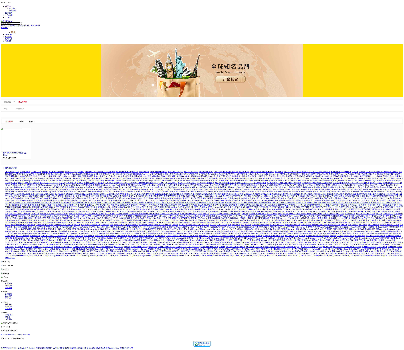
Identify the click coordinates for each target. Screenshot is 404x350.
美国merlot (195, 187)
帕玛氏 (287, 194)
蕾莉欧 (384, 178)
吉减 (171, 209)
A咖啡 (280, 214)
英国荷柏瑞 (249, 181)
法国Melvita (73, 174)
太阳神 (88, 192)
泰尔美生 (236, 218)
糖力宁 (390, 214)
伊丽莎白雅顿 (272, 185)
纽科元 (267, 222)
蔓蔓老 (263, 207)
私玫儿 (304, 227)
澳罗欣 (315, 216)
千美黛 (53, 196)
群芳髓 (372, 205)
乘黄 (218, 231)
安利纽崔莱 (326, 172)
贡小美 (292, 207)
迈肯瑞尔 (31, 203)
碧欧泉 (252, 185)
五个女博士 (390, 236)
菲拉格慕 (258, 172)
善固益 (131, 238)
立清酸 (298, 214)
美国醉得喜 (183, 192)
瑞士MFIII (373, 176)
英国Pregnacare (192, 181)
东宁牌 (74, 207)
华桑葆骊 (389, 194)
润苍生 (98, 222)
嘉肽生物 (132, 196)
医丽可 (7, 225)
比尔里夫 (101, 183)
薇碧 (328, 203)
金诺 (295, 220)
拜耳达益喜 (380, 211)
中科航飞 (160, 225)
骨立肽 (138, 227)
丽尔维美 (10, 200)
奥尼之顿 (137, 229)
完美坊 (27, 172)
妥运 (332, 192)
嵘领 (110, 222)
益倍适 (205, 198)
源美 (155, 192)
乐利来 (292, 174)
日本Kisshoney (358, 231)
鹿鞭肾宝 (397, 209)
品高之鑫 (259, 236)
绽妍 (383, 194)
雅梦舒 (385, 183)
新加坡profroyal (211, 231)
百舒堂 (300, 196)
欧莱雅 (326, 209)
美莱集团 (123, 185)
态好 (118, 236)
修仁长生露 (59, 211)
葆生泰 (358, 233)
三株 (400, 216)
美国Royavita (201, 238)
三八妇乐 (359, 187)
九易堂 (80, 207)
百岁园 (69, 205)
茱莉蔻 (179, 176)
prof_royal (281, 211)
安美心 (242, 220)
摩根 (128, 209)
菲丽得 (152, 172)
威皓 (281, 189)
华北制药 (128, 203)
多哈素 (242, 192)
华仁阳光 (78, 211)
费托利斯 (331, 222)
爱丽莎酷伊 (284, 183)
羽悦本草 (46, 196)
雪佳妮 (210, 174)
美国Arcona (202, 181)
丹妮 (28, 225)
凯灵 (21, 181)
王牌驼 (67, 200)
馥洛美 (24, 216)
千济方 (281, 225)
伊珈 (24, 187)
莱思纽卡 (295, 218)
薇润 (25, 205)
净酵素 (237, 196)
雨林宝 (181, 178)
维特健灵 (134, 205)
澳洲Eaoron (114, 187)
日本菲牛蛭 (38, 207)
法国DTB (256, 187)
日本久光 (281, 216)
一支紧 (335, 207)
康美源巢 (330, 194)
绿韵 (308, 209)
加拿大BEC (47, 187)
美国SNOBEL (275, 227)
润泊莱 (277, 178)
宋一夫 (99, 192)
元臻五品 (24, 229)
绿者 (340, 196)
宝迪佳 (233, 222)
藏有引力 (146, 222)
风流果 (324, 203)
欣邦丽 (203, 209)
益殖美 (381, 200)
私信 (236, 198)
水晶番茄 (99, 205)
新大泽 (176, 178)
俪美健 (44, 174)
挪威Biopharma (308, 229)
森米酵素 (226, 196)
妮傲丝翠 (145, 183)
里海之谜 (370, 174)
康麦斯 (333, 176)
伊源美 (232, 196)
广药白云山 (338, 220)
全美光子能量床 (229, 198)
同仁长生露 (128, 225)
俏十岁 (265, 181)
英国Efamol (399, 178)
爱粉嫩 (28, 211)
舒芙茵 (121, 238)
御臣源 (157, 209)
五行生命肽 (347, 216)
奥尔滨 (233, 174)
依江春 (102, 194)
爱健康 (186, 209)
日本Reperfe (163, 183)
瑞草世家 (32, 231)
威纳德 (264, 200)
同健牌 (265, 236)
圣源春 (135, 220)
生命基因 (50, 216)
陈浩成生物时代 (373, 225)
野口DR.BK (123, 187)
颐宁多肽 (163, 229)
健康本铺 (339, 216)
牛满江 (42, 227)
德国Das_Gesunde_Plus (205, 185)
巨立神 (133, 207)
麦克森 (219, 214)
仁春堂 (223, 238)
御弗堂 (229, 216)
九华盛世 (123, 194)
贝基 (362, 205)
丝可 (198, 218)
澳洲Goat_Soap (368, 185)
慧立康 (297, 194)
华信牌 (94, 192)
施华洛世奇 (326, 174)
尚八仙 (352, 207)
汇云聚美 (215, 203)
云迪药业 (69, 225)
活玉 (119, 200)
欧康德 (362, 196)
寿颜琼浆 (383, 196)
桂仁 (339, 218)
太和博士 (334, 218)
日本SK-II (241, 185)
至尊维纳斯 (154, 216)
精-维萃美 (278, 240)
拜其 (223, 222)
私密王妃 (344, 229)
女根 (226, 200)
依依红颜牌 (244, 229)
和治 (93, 240)
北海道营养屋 (234, 192)
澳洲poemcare (215, 238)
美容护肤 (20, 109)
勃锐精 (107, 178)
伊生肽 (209, 205)
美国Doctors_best (38, 181)
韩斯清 (111, 183)
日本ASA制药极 (187, 231)
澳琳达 (31, 222)
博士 (278, 174)
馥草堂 (209, 203)
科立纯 (84, 203)
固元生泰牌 (163, 216)
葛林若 (292, 194)
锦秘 (199, 203)
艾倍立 (383, 209)
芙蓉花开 (262, 205)
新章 (171, 178)
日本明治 (171, 216)
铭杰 (193, 189)
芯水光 (120, 209)
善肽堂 (113, 198)
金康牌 (83, 192)
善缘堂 (326, 236)
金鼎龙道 (173, 207)
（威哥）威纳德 (172, 236)
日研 (322, 205)
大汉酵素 (283, 196)
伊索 (308, 194)
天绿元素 (261, 216)
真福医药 (49, 227)
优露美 (322, 229)
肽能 (202, 176)
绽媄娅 (219, 198)
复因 (147, 196)
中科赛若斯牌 (361, 229)
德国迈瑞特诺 (375, 240)
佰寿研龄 (100, 233)
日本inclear (78, 200)
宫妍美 (223, 231)
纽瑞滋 (55, 176)
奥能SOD (67, 176)
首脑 (282, 236)
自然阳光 (14, 218)
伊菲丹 (106, 211)
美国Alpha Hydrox (76, 187)
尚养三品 (108, 214)
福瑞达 (332, 214)
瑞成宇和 (380, 192)
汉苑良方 (210, 207)
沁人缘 (217, 207)
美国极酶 (265, 192)
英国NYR (286, 181)
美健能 (198, 178)
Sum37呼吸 (201, 183)
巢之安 (56, 207)
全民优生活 (304, 222)
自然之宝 (298, 174)
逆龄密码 (144, 229)
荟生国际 (56, 227)
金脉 (61, 192)
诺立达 (243, 207)
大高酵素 (28, 183)
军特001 (205, 236)
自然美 (392, 192)
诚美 (206, 176)
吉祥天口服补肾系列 (315, 198)
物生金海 (106, 207)
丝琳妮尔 (98, 200)
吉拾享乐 (182, 225)
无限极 (170, 174)
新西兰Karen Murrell (388, 185)
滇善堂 (100, 207)
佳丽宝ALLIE (283, 187)
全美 (169, 198)
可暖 (396, 196)
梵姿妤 (130, 236)
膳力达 (87, 225)
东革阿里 (388, 227)
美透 (323, 200)
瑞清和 (48, 229)
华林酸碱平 (11, 194)
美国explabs (194, 229)
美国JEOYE (157, 231)
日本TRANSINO (29, 185)
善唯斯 (278, 209)
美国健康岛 (156, 176)
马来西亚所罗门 (154, 229)
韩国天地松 (227, 189)
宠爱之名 (291, 176)
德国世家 (279, 181)
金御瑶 (24, 209)
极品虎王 (368, 209)
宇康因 (82, 227)
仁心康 (343, 211)
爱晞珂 (399, 218)
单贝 (93, 222)
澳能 (56, 174)
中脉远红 (363, 198)
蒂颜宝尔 (331, 225)
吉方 (387, 216)
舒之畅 (45, 203)
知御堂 (14, 238)
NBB (383, 203)
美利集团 (255, 205)
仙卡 (126, 189)
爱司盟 (199, 198)
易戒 (72, 211)
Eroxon (56, 225)
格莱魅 (192, 174)
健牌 (140, 183)
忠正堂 (182, 211)
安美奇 (63, 203)
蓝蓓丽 (7, 183)
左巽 (139, 203)
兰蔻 (215, 185)
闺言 (16, 227)
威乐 (324, 194)
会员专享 (8, 37)
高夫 (164, 178)
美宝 (392, 196)
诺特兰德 (12, 214)
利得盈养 (129, 231)
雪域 (207, 211)
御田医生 (30, 218)
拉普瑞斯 (360, 181)
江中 (253, 218)
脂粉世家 (357, 227)
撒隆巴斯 (277, 192)
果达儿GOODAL (149, 187)
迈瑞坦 (359, 220)
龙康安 (149, 231)
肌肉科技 (327, 176)
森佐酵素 (160, 196)
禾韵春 (20, 222)
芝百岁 (100, 198)
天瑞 (157, 189)
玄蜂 (229, 207)
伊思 (207, 183)
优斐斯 (336, 194)
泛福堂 (7, 236)
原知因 (98, 218)
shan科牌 (337, 189)
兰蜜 (326, 225)
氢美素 (258, 214)
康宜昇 (345, 222)
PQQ (27, 25)
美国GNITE (9, 229)
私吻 (152, 209)
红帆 (334, 216)
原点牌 (343, 189)
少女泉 (7, 222)
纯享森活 (328, 229)
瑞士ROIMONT (90, 233)
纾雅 (77, 205)
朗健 (319, 203)
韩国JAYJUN (231, 187)
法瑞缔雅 (307, 205)
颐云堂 (230, 209)
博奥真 (309, 214)
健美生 (339, 178)
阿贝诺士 (167, 225)
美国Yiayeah (256, 238)
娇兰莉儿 (347, 172)
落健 (16, 196)
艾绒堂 (218, 220)
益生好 (56, 216)
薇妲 (312, 200)
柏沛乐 (178, 220)
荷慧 (163, 203)
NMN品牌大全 (290, 216)
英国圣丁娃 (163, 189)
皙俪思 (61, 187)
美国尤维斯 (29, 178)
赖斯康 (253, 233)
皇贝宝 (42, 229)
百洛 (365, 178)
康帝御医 (310, 203)
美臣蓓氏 (373, 187)
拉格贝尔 (292, 183)
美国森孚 (165, 194)
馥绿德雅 (175, 198)
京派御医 (199, 222)
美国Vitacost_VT (251, 192)
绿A (57, 214)
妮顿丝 (395, 194)
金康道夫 (180, 229)
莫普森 (175, 209)
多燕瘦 (281, 203)
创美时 (134, 176)
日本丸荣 (366, 187)
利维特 (61, 174)
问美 (132, 218)
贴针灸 (189, 194)
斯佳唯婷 (323, 183)
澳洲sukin (209, 172)
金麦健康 (40, 211)
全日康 (176, 214)
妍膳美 (254, 225)
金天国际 (55, 187)
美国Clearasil (153, 183)
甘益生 (237, 225)
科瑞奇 (329, 183)
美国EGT (187, 236)
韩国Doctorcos (212, 181)
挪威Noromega (139, 214)
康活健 (398, 238)
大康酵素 (321, 196)
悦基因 (151, 236)
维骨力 (37, 25)
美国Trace (177, 227)
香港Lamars (94, 189)
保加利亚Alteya (183, 185)
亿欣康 (117, 192)
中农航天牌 (69, 216)
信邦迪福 (21, 196)
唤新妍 (310, 187)
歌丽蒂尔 (335, 205)
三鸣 (365, 218)
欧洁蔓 (184, 176)
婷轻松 (83, 240)
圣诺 (333, 211)
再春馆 (174, 185)
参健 (113, 214)
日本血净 (213, 200)
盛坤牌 (134, 203)
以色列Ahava (172, 183)
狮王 (259, 192)
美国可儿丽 (290, 211)
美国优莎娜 (120, 172)
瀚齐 (305, 216)
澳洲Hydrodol (372, 192)
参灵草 (140, 220)
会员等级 (12, 8)
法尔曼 (346, 174)
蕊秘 (293, 203)
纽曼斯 (304, 174)
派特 (70, 207)
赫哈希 (350, 240)
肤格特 (40, 198)
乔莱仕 (183, 196)
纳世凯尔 (69, 181)
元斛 (165, 222)
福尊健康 (30, 209)
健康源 (86, 236)
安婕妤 (197, 174)
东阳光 (147, 209)
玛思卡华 (396, 189)
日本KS (276, 196)
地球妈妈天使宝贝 (290, 189)
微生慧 (247, 220)
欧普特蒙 (339, 176)
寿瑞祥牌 (112, 189)
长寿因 (234, 216)
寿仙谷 (340, 203)
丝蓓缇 (200, 196)
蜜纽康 (253, 178)
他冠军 (382, 236)
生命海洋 (45, 242)
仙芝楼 (275, 211)
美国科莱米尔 (64, 231)
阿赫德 (150, 225)
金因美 (274, 205)
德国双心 (53, 181)
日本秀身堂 (161, 192)
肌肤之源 (311, 185)
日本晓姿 (67, 211)
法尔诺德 (336, 183)
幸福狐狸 (319, 209)
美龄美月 (231, 200)
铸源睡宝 (302, 209)
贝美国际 (389, 220)
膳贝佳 (290, 220)
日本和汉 (245, 211)
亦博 (224, 183)
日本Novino (57, 236)
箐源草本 (83, 205)
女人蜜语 (147, 176)
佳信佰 (42, 194)
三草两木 (323, 238)
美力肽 (127, 205)
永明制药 (397, 207)
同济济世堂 (105, 225)
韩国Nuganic (396, 181)
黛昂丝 (130, 198)
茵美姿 (282, 174)
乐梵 (273, 218)
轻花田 (31, 220)
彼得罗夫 (140, 176)
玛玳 (134, 194)
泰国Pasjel (21, 183)
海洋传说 (135, 172)
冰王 (214, 174)
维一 (59, 198)
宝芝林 (43, 222)
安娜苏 (252, 172)
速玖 (86, 227)
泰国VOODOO (79, 189)
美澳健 (162, 176)
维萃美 (73, 183)
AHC (277, 203)
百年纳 (32, 225)
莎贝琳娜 (284, 209)
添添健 (116, 205)
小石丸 (189, 233)
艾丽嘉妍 (309, 176)
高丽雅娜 (57, 185)
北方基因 (28, 196)
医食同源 (359, 185)
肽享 (349, 225)
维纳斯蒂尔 (204, 187)
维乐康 (150, 238)
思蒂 (195, 198)
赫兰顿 (237, 200)
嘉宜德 (36, 209)
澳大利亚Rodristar (377, 233)
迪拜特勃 (246, 233)
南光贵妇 (96, 220)
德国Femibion (258, 181)
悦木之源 (263, 185)
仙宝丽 (77, 178)
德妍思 (259, 178)
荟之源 (296, 222)
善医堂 (327, 231)
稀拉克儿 (389, 172)
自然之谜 (265, 172)
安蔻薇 (51, 194)
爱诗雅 (115, 200)
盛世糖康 (191, 192)
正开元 (111, 231)
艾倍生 (255, 216)
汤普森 (54, 189)
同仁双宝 (194, 207)
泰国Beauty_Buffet (184, 183)
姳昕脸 (148, 198)
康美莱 (165, 174)
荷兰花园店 (230, 183)
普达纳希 (128, 222)
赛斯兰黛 (14, 192)
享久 (99, 209)
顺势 (43, 238)
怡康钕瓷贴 (300, 207)
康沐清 (59, 240)
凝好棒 (22, 200)
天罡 (122, 192)
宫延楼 (385, 214)
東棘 (264, 218)
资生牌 (134, 222)
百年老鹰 (42, 216)
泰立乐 (14, 231)
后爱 (48, 222)
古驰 (270, 174)
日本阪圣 (172, 220)
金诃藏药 (375, 220)
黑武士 (44, 240)
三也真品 (203, 205)
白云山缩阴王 (230, 205)
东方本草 (91, 203)
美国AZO (67, 220)
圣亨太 (92, 225)
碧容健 (333, 231)
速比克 (388, 203)
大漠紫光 (62, 225)
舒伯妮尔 (307, 218)
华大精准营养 (332, 233)
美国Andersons (79, 233)
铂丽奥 (18, 178)
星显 (49, 205)
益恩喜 (224, 225)
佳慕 (200, 194)
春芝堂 (220, 216)
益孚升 (145, 205)
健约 (367, 196)
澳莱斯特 (101, 189)
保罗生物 (329, 178)
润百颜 (379, 194)
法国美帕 (51, 203)
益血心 (195, 233)
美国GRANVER (390, 233)
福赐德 (266, 225)
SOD (7, 25)
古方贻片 (171, 211)
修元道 (240, 233)
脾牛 (150, 205)
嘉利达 (88, 178)
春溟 (21, 205)
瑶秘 (200, 200)
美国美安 (22, 174)
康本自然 (311, 227)
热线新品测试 (133, 216)
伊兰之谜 (115, 218)
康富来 (263, 214)
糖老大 (63, 222)
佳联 (117, 238)
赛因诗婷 (196, 176)
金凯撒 (273, 222)
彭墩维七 (110, 196)
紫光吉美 (271, 178)
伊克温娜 (88, 194)
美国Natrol (231, 178)
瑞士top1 (362, 238)
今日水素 (317, 189)
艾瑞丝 (38, 172)
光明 (350, 203)
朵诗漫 (342, 200)
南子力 (89, 240)
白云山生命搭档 (234, 229)
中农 (185, 194)
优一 (242, 225)
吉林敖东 (181, 207)
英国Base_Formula (51, 183)
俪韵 (360, 189)
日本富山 (326, 214)
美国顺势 (103, 196)
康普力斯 (249, 207)
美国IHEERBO (336, 240)
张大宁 (163, 240)
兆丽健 (147, 203)
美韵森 (352, 205)
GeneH (27, 200)
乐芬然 (18, 220)
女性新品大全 (107, 218)
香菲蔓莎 (125, 196)
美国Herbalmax (23, 198)
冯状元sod (241, 216)
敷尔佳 (241, 198)
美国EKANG (51, 240)
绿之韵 (45, 176)
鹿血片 (89, 205)
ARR (154, 196)
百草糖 (71, 233)
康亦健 (283, 205)
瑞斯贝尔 (12, 209)
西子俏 (236, 194)
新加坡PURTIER (88, 200)
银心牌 (91, 236)
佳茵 (32, 194)
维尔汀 (16, 176)
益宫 (337, 200)
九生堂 (303, 203)
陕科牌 (162, 207)
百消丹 (328, 240)
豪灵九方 (37, 220)
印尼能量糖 (109, 209)
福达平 (306, 189)
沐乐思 (269, 183)
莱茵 (336, 174)
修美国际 (284, 220)
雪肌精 (247, 185)
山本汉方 (341, 185)
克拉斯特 (170, 205)
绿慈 (106, 183)
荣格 (256, 227)
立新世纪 (81, 172)
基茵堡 (285, 233)
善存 (23, 214)
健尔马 (376, 222)
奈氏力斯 (124, 176)
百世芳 (210, 198)
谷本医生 (302, 236)
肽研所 (177, 211)
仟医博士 (21, 233)
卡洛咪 (250, 203)
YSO (226, 209)
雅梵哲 (144, 185)
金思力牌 (349, 189)
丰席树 (251, 229)
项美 (82, 225)
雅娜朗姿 (45, 172)
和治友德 (82, 216)
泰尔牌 (344, 231)
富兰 (311, 189)
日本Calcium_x (152, 185)
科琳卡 (151, 194)
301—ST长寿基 (203, 225)
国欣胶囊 (364, 216)
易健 (380, 181)
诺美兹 (37, 227)
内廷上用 (344, 225)
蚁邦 (38, 205)
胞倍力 (118, 220)
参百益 (33, 205)
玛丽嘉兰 (19, 185)
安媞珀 (214, 187)
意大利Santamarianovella (44, 185)
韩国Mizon (340, 172)
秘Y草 (13, 236)
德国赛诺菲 (241, 189)
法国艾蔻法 (169, 203)
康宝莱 (15, 174)
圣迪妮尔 (10, 196)
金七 (224, 216)
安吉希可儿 (313, 172)
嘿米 (19, 231)
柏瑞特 (382, 174)
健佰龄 (315, 176)
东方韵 (312, 207)
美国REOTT (22, 227)
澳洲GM (377, 185)
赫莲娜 (379, 176)
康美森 (62, 227)
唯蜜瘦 (73, 209)
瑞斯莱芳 (362, 172)
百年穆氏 (75, 227)
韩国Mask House (346, 183)
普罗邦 (130, 189)
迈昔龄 (223, 240)
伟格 (158, 205)
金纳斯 (251, 194)
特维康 (264, 178)
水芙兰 (78, 209)
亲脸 (211, 189)
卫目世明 (256, 207)
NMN (3, 25)
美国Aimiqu (90, 229)
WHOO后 (94, 187)
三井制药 (292, 231)
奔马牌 (89, 220)
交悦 (155, 225)
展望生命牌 (29, 207)
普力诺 (83, 178)
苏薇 (366, 181)
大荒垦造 (380, 238)
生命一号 (72, 214)
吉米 (156, 198)
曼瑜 (90, 198)
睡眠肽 (21, 25)
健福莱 (345, 196)
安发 (143, 196)
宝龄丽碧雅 (332, 187)
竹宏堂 (136, 218)
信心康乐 (95, 214)
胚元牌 (11, 205)
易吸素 (66, 242)
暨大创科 (337, 192)
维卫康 (399, 233)
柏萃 (296, 236)
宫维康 (242, 205)
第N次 (97, 229)
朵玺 (93, 181)
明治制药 (79, 214)
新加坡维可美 (21, 225)
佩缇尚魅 (313, 194)
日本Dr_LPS (33, 238)
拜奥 (72, 200)
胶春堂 (318, 220)
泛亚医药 (71, 236)
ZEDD (296, 198)
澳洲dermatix (381, 187)
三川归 (52, 211)
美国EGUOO (37, 242)
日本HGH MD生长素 (114, 216)
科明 (388, 209)
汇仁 (252, 227)
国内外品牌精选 (11, 168)
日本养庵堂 (137, 231)
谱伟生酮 (281, 200)
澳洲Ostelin (178, 174)
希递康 (230, 218)
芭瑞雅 (261, 203)
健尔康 (34, 192)
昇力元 (170, 189)
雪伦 (99, 172)
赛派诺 (308, 225)
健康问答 (8, 41)
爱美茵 (135, 236)
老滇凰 (152, 203)
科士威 (282, 178)
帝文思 (298, 183)
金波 (29, 205)
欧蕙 (300, 198)
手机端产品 (279, 172)
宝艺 (380, 183)
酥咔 (73, 205)
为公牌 (234, 189)
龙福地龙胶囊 (207, 216)
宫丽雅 (248, 200)
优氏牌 (285, 222)
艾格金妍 (188, 187)
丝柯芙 (174, 229)
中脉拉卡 (96, 194)
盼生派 (227, 233)
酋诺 (380, 218)
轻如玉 (219, 225)
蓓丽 (367, 176)
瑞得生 (121, 225)
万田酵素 (335, 196)
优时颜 (131, 214)
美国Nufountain (66, 185)
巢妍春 (385, 207)
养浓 (199, 227)
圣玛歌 (195, 194)
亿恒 (115, 207)
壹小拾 (95, 211)
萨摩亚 (262, 187)
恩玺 (126, 238)
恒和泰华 (68, 196)
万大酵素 (244, 196)
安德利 (305, 220)
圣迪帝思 (225, 194)
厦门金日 (221, 181)
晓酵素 (242, 178)
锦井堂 (53, 229)
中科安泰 (307, 200)
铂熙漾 (193, 222)
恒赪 (126, 214)
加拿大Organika (69, 192)
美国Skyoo (192, 238)
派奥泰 (123, 233)
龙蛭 (337, 222)
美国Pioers (299, 233)
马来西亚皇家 (351, 220)
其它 (318, 183)
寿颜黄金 (188, 203)
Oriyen (232, 203)
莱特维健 (61, 200)
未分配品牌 (313, 240)
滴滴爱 (362, 209)
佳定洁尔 (248, 187)
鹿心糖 (185, 238)
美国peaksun (283, 238)
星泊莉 (141, 225)
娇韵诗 (42, 183)
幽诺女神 (387, 200)
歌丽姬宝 (324, 187)
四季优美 (18, 203)
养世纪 (67, 238)
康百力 (340, 233)
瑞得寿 (303, 225)
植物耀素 (266, 209)
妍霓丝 (333, 172)
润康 (175, 189)
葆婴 (12, 176)
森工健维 (163, 233)
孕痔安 (58, 196)
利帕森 (285, 231)
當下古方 (213, 225)
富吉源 (208, 209)
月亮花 (393, 200)
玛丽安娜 (71, 178)
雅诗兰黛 (220, 185)
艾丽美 (231, 181)
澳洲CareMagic (386, 240)
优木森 (221, 209)
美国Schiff (30, 187)
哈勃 (238, 207)
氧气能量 (188, 227)
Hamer (104, 200)
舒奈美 (378, 203)
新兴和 (46, 200)
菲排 (12, 216)
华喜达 (268, 218)
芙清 (175, 196)
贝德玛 (138, 192)
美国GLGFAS (96, 242)
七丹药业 (382, 220)
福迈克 (146, 236)
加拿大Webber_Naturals (122, 183)
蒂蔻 (241, 194)
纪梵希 (334, 185)
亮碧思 (28, 174)
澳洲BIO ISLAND (170, 181)
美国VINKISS (67, 240)
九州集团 (77, 225)
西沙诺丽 (306, 196)
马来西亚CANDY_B (83, 222)
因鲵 (78, 229)
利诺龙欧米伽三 (144, 216)
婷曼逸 (192, 209)
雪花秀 (318, 185)
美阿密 (306, 207)
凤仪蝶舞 (218, 194)
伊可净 (282, 227)
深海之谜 (205, 194)
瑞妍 (110, 181)
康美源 (68, 183)
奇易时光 (221, 205)
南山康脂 (14, 207)
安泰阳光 (175, 225)
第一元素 (216, 176)
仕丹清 (305, 233)
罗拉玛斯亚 (222, 187)
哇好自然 (163, 227)
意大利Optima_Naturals (305, 238)
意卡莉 (316, 238)
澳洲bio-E (193, 196)
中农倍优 (65, 229)
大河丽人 (151, 189)
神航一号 (80, 242)
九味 (134, 227)
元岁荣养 (224, 218)
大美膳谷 (87, 242)
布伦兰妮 (63, 209)
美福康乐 (207, 233)
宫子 (68, 209)
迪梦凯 (187, 205)
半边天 (144, 231)
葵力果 (269, 214)
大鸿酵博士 (378, 207)
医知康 (359, 194)
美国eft (154, 174)
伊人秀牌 (169, 192)
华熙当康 (138, 240)
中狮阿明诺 (394, 216)
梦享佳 (111, 205)
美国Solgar (27, 181)
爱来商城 (7, 102)
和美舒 (127, 192)
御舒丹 (176, 192)
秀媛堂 (102, 176)
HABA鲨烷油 (219, 172)
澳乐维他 (267, 203)
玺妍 (122, 203)
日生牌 (150, 192)
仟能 (198, 205)
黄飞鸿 (356, 209)
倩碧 (226, 185)
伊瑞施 (387, 211)
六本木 (133, 209)
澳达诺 (84, 209)
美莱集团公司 (163, 185)
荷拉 (320, 172)
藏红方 (7, 216)
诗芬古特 (214, 209)
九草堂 (265, 196)
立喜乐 (49, 189)
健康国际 (8, 172)
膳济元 (156, 238)
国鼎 (123, 214)
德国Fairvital (36, 233)
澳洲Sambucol (186, 200)
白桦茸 (32, 25)
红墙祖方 (137, 238)
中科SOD (359, 214)
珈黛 (23, 194)
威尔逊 (316, 229)
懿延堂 (96, 216)
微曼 (47, 194)
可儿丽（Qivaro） (301, 211)
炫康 (350, 196)
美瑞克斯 (202, 172)
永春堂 (215, 205)
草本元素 (219, 196)
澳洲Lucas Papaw (71, 172)
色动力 (381, 222)
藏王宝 (97, 225)
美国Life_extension (393, 187)
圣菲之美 (372, 194)
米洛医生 (258, 174)
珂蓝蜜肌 (206, 200)
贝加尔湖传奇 (311, 236)
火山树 (270, 196)
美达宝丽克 (327, 211)
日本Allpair (290, 229)
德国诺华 (273, 198)
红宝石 (274, 207)
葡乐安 (243, 218)
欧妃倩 (253, 200)
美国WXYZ (192, 240)
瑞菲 (179, 189)
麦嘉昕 (174, 218)
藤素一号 (270, 220)
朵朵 (273, 203)
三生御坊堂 (226, 174)
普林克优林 (39, 218)
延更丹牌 (68, 218)
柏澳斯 (177, 233)
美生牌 (220, 189)
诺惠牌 (58, 222)
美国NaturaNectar (249, 236)
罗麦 (389, 196)
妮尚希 (117, 203)
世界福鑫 (389, 231)
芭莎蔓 (230, 211)
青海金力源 (344, 227)
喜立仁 (272, 225)
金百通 (76, 216)
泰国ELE (343, 181)
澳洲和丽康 (264, 211)
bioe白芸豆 (126, 211)
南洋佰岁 (81, 238)
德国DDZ (8, 238)
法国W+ (188, 207)
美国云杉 (150, 207)
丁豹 (177, 240)
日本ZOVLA (384, 198)
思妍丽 (219, 174)
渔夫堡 (268, 176)
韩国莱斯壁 (33, 198)
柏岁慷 (325, 207)
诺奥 (369, 178)
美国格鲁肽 (298, 229)
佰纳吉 (212, 196)
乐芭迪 (391, 198)
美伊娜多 (385, 176)
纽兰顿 (139, 178)
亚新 (210, 187)
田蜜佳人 (239, 222)
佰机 (353, 196)
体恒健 (135, 225)
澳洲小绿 (258, 218)
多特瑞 (13, 185)
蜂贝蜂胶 (321, 216)
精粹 (363, 236)
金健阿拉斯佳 (99, 174)
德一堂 (366, 205)
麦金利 (273, 176)
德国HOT (246, 222)
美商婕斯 (151, 178)
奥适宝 (67, 187)
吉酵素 (254, 196)
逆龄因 (337, 227)
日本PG (322, 231)
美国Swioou (88, 231)
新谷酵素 (304, 185)
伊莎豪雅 (203, 174)
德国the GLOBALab (108, 238)
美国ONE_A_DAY (134, 185)
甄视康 (212, 211)
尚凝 (160, 198)
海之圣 (156, 207)
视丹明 (15, 211)
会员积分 (12, 11)
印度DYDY (323, 222)
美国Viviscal (346, 192)
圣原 (314, 192)
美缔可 (166, 196)
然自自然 (391, 178)
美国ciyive (321, 240)
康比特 (65, 178)
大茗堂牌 (296, 240)
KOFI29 (243, 209)
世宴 (146, 225)
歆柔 (63, 196)
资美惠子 (28, 176)
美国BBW (218, 183)
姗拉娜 (146, 172)
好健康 (237, 178)
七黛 (112, 207)
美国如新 (52, 172)
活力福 (186, 229)
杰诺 (226, 181)
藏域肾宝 (72, 229)
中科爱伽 (210, 227)
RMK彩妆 (336, 181)
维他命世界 (295, 178)
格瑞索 (284, 240)
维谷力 (399, 222)
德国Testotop (63, 214)
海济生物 (167, 187)
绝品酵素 (313, 196)
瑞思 (335, 178)
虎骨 (313, 225)
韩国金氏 (394, 174)
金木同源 (157, 220)
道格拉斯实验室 (350, 194)
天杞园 (93, 196)
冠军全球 (244, 203)
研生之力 (48, 214)
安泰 (59, 189)
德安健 (20, 238)
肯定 (107, 189)
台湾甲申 (342, 207)
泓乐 (29, 192)
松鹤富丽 (284, 192)
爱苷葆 (168, 218)
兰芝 (229, 185)
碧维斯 (42, 214)
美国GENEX (80, 218)
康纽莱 (66, 174)
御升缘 (303, 194)
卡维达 (16, 200)
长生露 (237, 203)
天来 (225, 178)
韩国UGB (305, 172)
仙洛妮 (379, 178)
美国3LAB (154, 222)
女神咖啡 (268, 216)
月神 (348, 211)
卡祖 (115, 209)
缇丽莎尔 (85, 198)
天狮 (50, 176)
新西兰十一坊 (146, 174)
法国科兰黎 (35, 214)
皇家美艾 (318, 207)
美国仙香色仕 (77, 203)
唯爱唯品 (22, 211)
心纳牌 (368, 233)
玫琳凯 (22, 172)
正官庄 (285, 198)
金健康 (27, 194)
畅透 (369, 220)
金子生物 (299, 216)
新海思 (344, 240)
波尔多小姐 (293, 238)
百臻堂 (51, 209)
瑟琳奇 (228, 238)
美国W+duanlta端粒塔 (101, 231)
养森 (231, 214)
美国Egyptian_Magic (380, 189)
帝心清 (213, 222)
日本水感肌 (241, 187)
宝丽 (292, 185)
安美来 (34, 176)
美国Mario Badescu (320, 181)
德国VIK (304, 231)
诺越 (363, 233)
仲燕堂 (53, 218)
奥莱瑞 (144, 233)
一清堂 (37, 194)
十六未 (364, 207)
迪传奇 (304, 198)
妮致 (115, 196)
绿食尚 (259, 196)
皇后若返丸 (356, 216)
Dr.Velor (371, 207)
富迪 (384, 181)
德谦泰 (365, 231)
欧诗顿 (377, 174)
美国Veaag (320, 236)
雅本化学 (162, 238)
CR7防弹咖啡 (92, 209)
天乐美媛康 (324, 227)
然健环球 (127, 172)
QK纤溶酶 (244, 214)
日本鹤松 (239, 236)
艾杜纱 (256, 183)
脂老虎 (211, 194)
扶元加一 (291, 214)
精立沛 (351, 236)
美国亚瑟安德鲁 (306, 192)
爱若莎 (139, 194)
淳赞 (106, 222)
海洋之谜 (352, 176)
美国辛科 (35, 196)
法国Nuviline (27, 242)
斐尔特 (338, 211)
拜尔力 (183, 189)
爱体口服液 (23, 218)
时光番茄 (289, 200)
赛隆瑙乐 (102, 216)
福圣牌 (64, 236)
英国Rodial (93, 183)
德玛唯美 (165, 220)
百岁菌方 (49, 238)
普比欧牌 (126, 207)
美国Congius (313, 233)
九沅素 (46, 211)
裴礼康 (193, 183)
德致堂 (279, 207)
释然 (394, 227)
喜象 (97, 240)
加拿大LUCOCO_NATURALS (225, 227)
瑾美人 (351, 227)
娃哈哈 (261, 227)
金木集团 (213, 214)
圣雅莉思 (100, 178)
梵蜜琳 (109, 200)
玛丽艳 (18, 194)
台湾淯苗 (348, 200)
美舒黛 (231, 194)
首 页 (13, 32)
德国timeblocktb (202, 240)
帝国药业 (224, 211)
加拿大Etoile (380, 227)
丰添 (41, 200)
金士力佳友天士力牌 (112, 176)
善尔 (183, 220)
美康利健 (280, 194)
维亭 (124, 178)
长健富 (300, 220)
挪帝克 (94, 178)
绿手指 (57, 192)
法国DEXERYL (135, 174)
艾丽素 (83, 176)
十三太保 (108, 194)
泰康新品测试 (180, 216)
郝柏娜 (156, 214)
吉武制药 (206, 222)
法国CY (25, 203)
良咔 (124, 209)
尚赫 (21, 189)
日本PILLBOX (347, 198)
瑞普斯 (319, 194)
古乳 (237, 205)
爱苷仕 (217, 211)
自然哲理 (192, 185)
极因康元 (212, 220)
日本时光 (143, 218)
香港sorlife (171, 231)
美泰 (14, 220)
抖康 (9, 207)
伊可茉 (277, 236)
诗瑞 (14, 172)
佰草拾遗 (21, 207)
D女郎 (243, 200)
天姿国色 (90, 176)
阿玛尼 (275, 216)
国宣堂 (291, 222)
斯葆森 (239, 227)
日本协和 (399, 227)
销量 (22, 121)
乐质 (103, 209)
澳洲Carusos (15, 189)
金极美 (62, 194)
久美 (40, 238)
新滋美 (105, 192)
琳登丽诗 (26, 189)
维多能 (350, 238)
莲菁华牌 (68, 227)
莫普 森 (320, 218)
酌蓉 (200, 236)
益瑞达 (13, 225)
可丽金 (353, 192)
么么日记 (262, 198)
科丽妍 (341, 174)
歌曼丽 (303, 214)
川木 (213, 218)
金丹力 (248, 178)
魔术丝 (118, 227)
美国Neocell (38, 178)
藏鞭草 (164, 231)
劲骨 (168, 178)
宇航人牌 (46, 218)
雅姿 (68, 198)
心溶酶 (38, 225)
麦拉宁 (124, 198)
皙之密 (295, 200)
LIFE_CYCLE (147, 200)
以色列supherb (332, 238)
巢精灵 (50, 207)
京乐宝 (100, 211)
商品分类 (4, 28)
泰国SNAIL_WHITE (260, 189)
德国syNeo (351, 187)
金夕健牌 (34, 189)
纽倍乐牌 (188, 220)
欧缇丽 (274, 194)
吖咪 (347, 207)
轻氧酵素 (172, 194)
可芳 (136, 200)
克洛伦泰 (315, 222)
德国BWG (352, 229)
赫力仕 (389, 225)
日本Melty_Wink (114, 185)
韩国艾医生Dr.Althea (135, 187)
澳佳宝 (132, 192)
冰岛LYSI (134, 183)
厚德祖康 (268, 231)
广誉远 (345, 203)
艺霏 (171, 196)
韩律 (309, 183)
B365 (357, 196)
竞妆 (119, 196)
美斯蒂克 (361, 211)
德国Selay (156, 240)
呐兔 (373, 211)
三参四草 (10, 227)
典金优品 (44, 231)
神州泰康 (74, 194)
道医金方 (212, 240)
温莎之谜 (80, 183)
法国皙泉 (59, 178)
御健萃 (38, 231)
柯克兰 (46, 181)
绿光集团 (88, 238)
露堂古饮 (328, 216)
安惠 (129, 176)
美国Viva (17, 229)
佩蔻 (294, 205)
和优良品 (334, 203)
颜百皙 (56, 209)
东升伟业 (299, 181)
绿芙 (356, 178)
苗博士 (239, 240)
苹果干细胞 (189, 198)
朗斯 (238, 174)
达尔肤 (75, 181)
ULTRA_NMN (157, 200)
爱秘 (279, 205)
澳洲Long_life (49, 192)
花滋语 (368, 236)
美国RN (313, 209)
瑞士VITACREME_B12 (89, 185)
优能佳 (393, 203)
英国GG (12, 203)
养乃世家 (311, 220)
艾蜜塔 (107, 174)
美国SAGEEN (47, 233)
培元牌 (188, 189)
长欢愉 (258, 233)
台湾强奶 (383, 225)
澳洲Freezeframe (394, 183)
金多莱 (208, 218)
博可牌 (390, 189)
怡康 (315, 203)
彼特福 (227, 203)
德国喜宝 (220, 192)
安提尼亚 (81, 194)
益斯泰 (277, 229)
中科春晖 (194, 236)
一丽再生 (279, 222)
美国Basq (51, 174)
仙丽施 (398, 211)
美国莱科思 (317, 174)
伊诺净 (165, 200)
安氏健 (157, 236)
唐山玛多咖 (122, 229)
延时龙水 (234, 233)
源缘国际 (372, 227)
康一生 (268, 194)
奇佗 (72, 189)
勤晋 (158, 218)
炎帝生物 (145, 194)
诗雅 (328, 192)
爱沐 (113, 203)
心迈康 (337, 225)
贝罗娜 (346, 205)
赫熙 (57, 220)
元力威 (213, 233)
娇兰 (257, 185)
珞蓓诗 (27, 214)
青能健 (214, 178)
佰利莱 (40, 176)
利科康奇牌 (372, 216)
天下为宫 (356, 198)
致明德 (310, 174)
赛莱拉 (279, 176)
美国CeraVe (139, 181)
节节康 (263, 220)
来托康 (236, 220)
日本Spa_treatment (177, 187)
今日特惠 (8, 34)
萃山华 (123, 227)
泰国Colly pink (373, 181)
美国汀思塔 (336, 229)
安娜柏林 (115, 181)
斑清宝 (193, 205)
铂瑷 (48, 220)
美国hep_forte (22, 192)
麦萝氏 (251, 211)
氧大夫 (124, 220)
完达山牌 (364, 222)
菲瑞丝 (335, 198)
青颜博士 (368, 211)
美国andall (224, 229)
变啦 (342, 214)
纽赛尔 (113, 236)
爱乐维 (57, 194)
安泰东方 (355, 225)
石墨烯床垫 (134, 211)
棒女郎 (74, 196)
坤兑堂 (364, 220)
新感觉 (80, 196)
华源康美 (365, 194)
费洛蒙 (87, 172)
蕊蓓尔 (176, 203)
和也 (142, 203)
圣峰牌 (218, 240)
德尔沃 (314, 214)
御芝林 (151, 214)
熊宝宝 (362, 176)
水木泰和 (118, 211)
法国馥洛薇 (371, 229)
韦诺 (74, 218)
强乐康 (257, 211)
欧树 (153, 198)
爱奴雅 (346, 176)
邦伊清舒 (121, 222)
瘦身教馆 (111, 172)
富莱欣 (80, 174)
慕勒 (170, 185)
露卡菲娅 (252, 214)
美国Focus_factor (281, 218)
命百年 (162, 236)
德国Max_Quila (380, 229)
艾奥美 (200, 233)
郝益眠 (122, 218)
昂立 (54, 214)
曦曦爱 (158, 203)
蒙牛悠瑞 (130, 229)
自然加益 (300, 189)
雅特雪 (181, 198)
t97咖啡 (62, 216)
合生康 (234, 207)
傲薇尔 (248, 176)
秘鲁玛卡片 (381, 172)
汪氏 (270, 211)
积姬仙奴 (227, 172)
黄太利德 (198, 192)
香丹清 (62, 218)
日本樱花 (304, 187)
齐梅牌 (127, 218)
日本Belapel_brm (199, 231)
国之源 (16, 205)
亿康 (61, 207)
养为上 (114, 222)
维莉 (37, 200)
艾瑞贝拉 (86, 196)
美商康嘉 (156, 233)
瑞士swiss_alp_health (315, 211)
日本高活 (395, 225)
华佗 (83, 211)
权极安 (386, 222)
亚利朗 (289, 205)
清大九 (300, 200)
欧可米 (145, 240)
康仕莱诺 (13, 187)
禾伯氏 (53, 220)
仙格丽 (86, 183)
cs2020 (259, 200)
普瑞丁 (388, 174)
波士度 (388, 218)
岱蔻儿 (165, 198)
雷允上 (101, 214)
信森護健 (123, 236)
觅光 (235, 214)
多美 (54, 238)
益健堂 (15, 233)
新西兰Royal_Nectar (151, 181)
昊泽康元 (333, 236)
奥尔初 (43, 220)
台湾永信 (183, 233)
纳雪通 (395, 231)
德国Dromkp (215, 229)
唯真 (178, 196)
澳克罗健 (353, 211)
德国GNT (395, 205)
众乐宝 (218, 222)
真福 (389, 205)
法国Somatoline (371, 172)
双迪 (105, 198)
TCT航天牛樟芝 (192, 225)
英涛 (41, 196)
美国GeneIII (363, 225)
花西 (397, 192)
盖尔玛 (220, 178)
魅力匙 (141, 172)
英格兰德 (111, 192)
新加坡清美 (260, 231)
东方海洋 (358, 174)
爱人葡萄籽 (53, 198)
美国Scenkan (170, 240)
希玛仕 (329, 181)
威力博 (194, 220)
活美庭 (246, 194)
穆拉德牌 (358, 207)
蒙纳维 (161, 181)
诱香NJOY (160, 187)
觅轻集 (107, 229)
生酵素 (347, 185)
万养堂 (157, 211)
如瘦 (330, 198)
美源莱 (32, 236)
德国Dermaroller (104, 187)
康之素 (113, 220)
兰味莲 (366, 183)
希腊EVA (356, 203)
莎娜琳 (159, 174)
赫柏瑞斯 (37, 240)
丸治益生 (174, 222)
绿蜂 (143, 209)
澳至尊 (182, 214)
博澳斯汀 (158, 178)
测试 (198, 211)
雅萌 (340, 198)
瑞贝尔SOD (123, 181)
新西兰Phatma (251, 231)
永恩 (102, 236)
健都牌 (226, 192)
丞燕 (287, 174)
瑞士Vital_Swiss (371, 238)
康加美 (63, 189)
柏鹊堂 (382, 231)
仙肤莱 (364, 174)
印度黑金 (277, 220)
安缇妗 (73, 220)
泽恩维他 (73, 238)
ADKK (10, 211)
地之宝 (168, 238)
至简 (111, 225)
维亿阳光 (345, 218)
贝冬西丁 (378, 205)
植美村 (210, 176)
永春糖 (298, 203)
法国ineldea (184, 240)
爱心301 (130, 194)
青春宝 (271, 192)
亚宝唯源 (393, 222)
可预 (378, 196)
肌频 (277, 225)
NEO (74, 222)
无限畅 (357, 205)
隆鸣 (276, 200)
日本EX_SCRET (373, 198)
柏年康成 (199, 189)
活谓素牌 (224, 220)
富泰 (396, 198)
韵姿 (102, 222)
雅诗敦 (389, 181)
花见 (249, 196)
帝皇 (61, 220)
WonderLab (300, 205)
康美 (154, 205)
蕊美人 (194, 203)
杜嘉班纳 (355, 172)
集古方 (260, 209)
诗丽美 (65, 207)
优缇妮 (25, 222)
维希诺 (204, 227)
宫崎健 (150, 233)
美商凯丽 (189, 216)
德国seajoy (131, 240)
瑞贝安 (362, 203)
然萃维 (209, 178)
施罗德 (246, 198)
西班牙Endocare (348, 178)
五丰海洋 (93, 207)
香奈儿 (271, 172)
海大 (193, 178)
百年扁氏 (206, 214)
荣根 (238, 214)
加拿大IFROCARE (275, 233)
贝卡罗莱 (248, 225)
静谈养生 (357, 222)
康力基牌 (40, 192)
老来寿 (355, 189)
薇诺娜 (135, 198)
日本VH (8, 218)
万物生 (274, 214)
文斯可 (319, 214)
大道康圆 (350, 209)
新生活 (190, 176)
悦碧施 (275, 187)
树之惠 (352, 185)
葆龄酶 (129, 220)
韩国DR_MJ (61, 181)
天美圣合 (206, 189)
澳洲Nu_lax (76, 185)
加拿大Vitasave (296, 227)
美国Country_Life (102, 181)
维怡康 (375, 218)
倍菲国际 (236, 209)
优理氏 (111, 211)
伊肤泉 (339, 187)
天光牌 (145, 178)
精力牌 (50, 225)
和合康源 (62, 183)
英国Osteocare (239, 181)
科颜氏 (234, 185)
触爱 (344, 220)
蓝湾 (326, 189)
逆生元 (369, 218)
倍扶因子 (343, 209)
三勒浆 (309, 216)
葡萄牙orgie (260, 222)
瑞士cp (131, 200)
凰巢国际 (59, 205)
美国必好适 (250, 174)
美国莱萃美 (11, 178)
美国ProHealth (91, 218)
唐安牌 (266, 227)
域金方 (162, 209)
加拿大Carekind (374, 231)
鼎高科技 (28, 233)
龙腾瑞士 (181, 205)
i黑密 (169, 229)
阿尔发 (69, 222)
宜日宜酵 (364, 227)
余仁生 (338, 214)
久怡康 (138, 196)
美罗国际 (131, 181)
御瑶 (365, 192)
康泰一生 (327, 218)
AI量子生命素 (232, 240)
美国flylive (366, 240)
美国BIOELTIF (389, 238)
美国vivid (104, 172)
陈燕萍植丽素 (76, 176)
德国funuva (138, 233)
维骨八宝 (249, 189)
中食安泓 (17, 216)
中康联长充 (304, 240)
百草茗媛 (164, 211)
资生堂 (344, 187)
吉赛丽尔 (185, 174)
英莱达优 (328, 196)
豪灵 (288, 207)
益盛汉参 (296, 225)
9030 (169, 222)
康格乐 (129, 227)
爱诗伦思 (115, 194)
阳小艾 (9, 233)
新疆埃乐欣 (289, 225)
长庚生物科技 (331, 200)
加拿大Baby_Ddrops (12, 181)
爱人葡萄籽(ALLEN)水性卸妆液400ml (15, 154)
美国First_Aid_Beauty (191, 172)
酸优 (233, 225)
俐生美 (128, 178)
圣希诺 (138, 209)
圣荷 (17, 172)
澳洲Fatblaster (89, 174)
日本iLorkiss (322, 233)
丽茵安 (193, 218)
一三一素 (318, 200)
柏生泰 (113, 227)
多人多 (330, 189)
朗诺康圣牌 (42, 189)
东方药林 (340, 236)
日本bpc (366, 200)
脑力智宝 (397, 236)
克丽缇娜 (169, 176)
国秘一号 (24, 231)
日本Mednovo (342, 238)
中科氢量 (249, 216)
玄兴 (354, 200)
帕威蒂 (390, 207)
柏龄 (68, 189)
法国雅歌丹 (60, 172)
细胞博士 (242, 176)
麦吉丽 (64, 198)
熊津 (109, 198)
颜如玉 (268, 207)
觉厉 (340, 222)
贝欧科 (102, 229)
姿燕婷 (255, 203)
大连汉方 (226, 236)
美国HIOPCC (116, 233)
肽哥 (176, 205)
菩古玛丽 (234, 172)
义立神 (160, 222)
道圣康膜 (98, 203)
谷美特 (228, 231)
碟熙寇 (349, 231)
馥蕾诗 (211, 183)
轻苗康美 (179, 194)
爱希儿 (170, 172)
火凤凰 (347, 214)
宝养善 (60, 233)
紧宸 (42, 205)
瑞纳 (357, 176)
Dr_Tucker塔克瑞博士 (102, 227)
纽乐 (288, 185)
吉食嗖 (203, 211)
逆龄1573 (170, 227)
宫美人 (54, 233)
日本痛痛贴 (169, 214)
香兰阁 (15, 198)
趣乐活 (288, 178)
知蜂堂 (360, 218)
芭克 (87, 189)
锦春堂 (331, 227)
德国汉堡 (379, 214)
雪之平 (232, 236)
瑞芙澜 (325, 198)
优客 (274, 174)
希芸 (356, 218)
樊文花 (320, 176)
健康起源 (188, 178)
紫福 (203, 192)
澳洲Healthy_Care (85, 181)
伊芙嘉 (68, 203)
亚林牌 (146, 220)
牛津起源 (311, 231)
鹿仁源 (271, 229)
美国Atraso (77, 240)
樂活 (229, 225)
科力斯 (77, 192)
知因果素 (257, 240)
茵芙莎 (290, 198)
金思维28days (321, 192)
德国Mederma (103, 185)
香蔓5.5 (96, 176)
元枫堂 (288, 227)
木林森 (205, 220)
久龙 (391, 209)
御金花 (269, 205)
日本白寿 (89, 216)
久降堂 (59, 229)
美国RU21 (120, 189)
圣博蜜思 (372, 196)
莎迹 (297, 209)
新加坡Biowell (81, 220)
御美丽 (46, 198)
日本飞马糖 (53, 242)
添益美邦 (250, 209)
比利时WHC (259, 229)
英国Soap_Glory (248, 183)
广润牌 (177, 231)
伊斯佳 (45, 178)
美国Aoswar (218, 236)
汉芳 (296, 176)
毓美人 (204, 207)
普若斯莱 (358, 236)
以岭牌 (124, 240)
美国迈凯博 (220, 233)
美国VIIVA (376, 209)
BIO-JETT (223, 207)
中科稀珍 (279, 231)
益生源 (313, 178)
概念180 (314, 218)
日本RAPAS (87, 214)
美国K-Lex (60, 238)
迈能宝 (25, 238)
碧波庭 (122, 205)
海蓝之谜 (14, 183)
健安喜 (33, 174)
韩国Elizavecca (211, 192)
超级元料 (130, 233)
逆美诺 (338, 231)
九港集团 (225, 214)
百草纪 (194, 214)
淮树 (140, 200)
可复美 (387, 192)
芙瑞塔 (341, 205)
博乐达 (73, 198)
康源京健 (253, 220)
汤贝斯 (400, 214)
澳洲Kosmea (374, 183)
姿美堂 (18, 214)
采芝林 (317, 227)
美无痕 (164, 172)
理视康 (200, 220)
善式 (310, 222)
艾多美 (304, 183)
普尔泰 (323, 220)
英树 (268, 198)
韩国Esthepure (178, 172)
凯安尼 (203, 178)
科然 (53, 205)
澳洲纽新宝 (237, 211)
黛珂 (330, 185)
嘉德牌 (393, 218)
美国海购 (264, 233)
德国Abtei (144, 189)
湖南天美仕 (143, 211)
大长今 (395, 172)
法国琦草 (126, 174)
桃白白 (337, 209)
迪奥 (284, 185)
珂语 (41, 209)
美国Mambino (308, 181)
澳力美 (19, 187)
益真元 (331, 209)
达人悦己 (248, 205)
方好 (313, 205)
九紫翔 (19, 242)
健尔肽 (317, 205)
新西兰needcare (177, 238)
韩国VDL (93, 172)
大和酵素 (294, 196)
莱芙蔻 (78, 198)
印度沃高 (242, 231)
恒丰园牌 (144, 238)
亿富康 (282, 229)
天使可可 (275, 238)
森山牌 (351, 218)
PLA (28, 216)
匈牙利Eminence (358, 183)
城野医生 (262, 183)
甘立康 (301, 218)
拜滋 (289, 218)
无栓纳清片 (381, 216)
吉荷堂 (50, 236)
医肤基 (134, 178)
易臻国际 (189, 211)
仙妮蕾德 (261, 176)
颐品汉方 (44, 225)
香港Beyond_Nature (394, 229)
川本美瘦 (163, 205)
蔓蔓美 (197, 209)
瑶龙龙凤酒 (374, 200)
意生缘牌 (107, 233)
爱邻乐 (271, 240)
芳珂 (94, 205)
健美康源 (330, 220)
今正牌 (248, 218)
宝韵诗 (23, 240)
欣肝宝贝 (125, 200)
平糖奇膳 (137, 189)
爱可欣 (112, 174)
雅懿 (64, 205)
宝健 (23, 178)
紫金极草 (38, 203)
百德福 (367, 203)
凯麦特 (266, 229)
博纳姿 (22, 176)
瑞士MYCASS (266, 238)
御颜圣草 (327, 205)
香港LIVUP (236, 238)
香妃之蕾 (89, 211)
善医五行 (171, 233)
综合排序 (9, 121)
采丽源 (18, 209)
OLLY (200, 214)
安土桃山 (291, 233)
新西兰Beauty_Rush (76, 231)
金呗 (255, 209)
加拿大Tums (38, 187)
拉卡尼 (37, 236)
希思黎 (351, 174)
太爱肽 (223, 176)
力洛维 (107, 220)
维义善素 (371, 214)
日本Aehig (248, 238)
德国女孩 (158, 172)
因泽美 (279, 198)
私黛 (395, 214)
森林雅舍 (235, 176)
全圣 (200, 207)
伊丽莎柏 (172, 200)
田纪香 (352, 214)
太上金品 (87, 187)
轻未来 (203, 218)
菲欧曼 (227, 222)
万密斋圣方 (186, 218)
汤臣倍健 (265, 174)
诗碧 (215, 189)
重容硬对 (151, 211)
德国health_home (204, 229)
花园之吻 (37, 222)
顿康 (97, 196)
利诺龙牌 (235, 231)
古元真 (119, 178)
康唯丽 (298, 231)
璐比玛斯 (291, 209)
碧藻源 (178, 200)
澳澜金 (60, 176)
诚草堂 (120, 207)
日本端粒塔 (375, 236)
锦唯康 (285, 214)
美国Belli (272, 181)
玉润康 (45, 209)
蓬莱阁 (45, 207)
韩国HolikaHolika (290, 172)
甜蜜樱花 (317, 187)
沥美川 (279, 185)
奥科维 (141, 236)
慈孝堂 (140, 205)
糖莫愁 (365, 214)
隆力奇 (392, 176)
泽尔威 (181, 203)
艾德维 (179, 218)
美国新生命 (53, 200)
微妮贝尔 (254, 176)
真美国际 (30, 227)
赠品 (332, 174)
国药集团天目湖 (34, 229)
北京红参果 (319, 225)
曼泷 (317, 231)
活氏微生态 (35, 216)
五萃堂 (194, 227)
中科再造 (114, 229)
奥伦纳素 (238, 183)
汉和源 (217, 218)
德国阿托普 (20, 236)
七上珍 (163, 218)
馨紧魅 (82, 229)
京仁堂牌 (144, 192)
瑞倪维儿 (36, 183)
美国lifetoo (73, 242)
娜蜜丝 (57, 203)
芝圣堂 (250, 240)
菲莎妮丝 (113, 178)
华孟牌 (26, 236)
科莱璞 (253, 222)
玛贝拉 (33, 172)
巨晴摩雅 (188, 214)
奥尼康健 (8, 220)
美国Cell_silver (273, 189)
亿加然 (214, 216)
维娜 (10, 198)
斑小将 (105, 205)
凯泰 (57, 218)
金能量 (151, 220)
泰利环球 (118, 174)
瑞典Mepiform (367, 189)
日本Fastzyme (321, 178)
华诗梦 (221, 203)
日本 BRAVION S (349, 233)
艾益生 (330, 207)
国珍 (174, 176)
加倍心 (150, 240)
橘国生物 (260, 225)
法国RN (181, 236)
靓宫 (215, 198)
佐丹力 (95, 198)
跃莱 (188, 196)
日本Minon (276, 183)
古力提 (118, 214)
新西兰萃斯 (96, 238)
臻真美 (272, 209)
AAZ (208, 238)
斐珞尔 (252, 198)
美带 (150, 196)
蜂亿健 (53, 222)
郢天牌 (162, 214)
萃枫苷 (124, 216)
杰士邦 (245, 240)
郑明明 (228, 176)
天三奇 (102, 220)
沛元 (137, 207)
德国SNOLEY (53, 231)
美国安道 (297, 185)
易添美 (298, 187)
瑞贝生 (385, 205)
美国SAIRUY (289, 236)
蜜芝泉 (33, 200)
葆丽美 (341, 194)
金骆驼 (151, 227)
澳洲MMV (264, 240)
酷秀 (322, 189)
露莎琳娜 (195, 200)
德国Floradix (182, 181)
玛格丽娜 (291, 187)
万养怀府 (145, 227)
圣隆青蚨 (220, 200)
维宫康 (373, 203)
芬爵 (288, 196)
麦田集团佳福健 (184, 222)
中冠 (257, 198)
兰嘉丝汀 (268, 187)
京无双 (97, 236)
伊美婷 (313, 183)
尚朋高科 (86, 207)
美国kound (30, 240)
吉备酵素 (206, 196)
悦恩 (383, 218)
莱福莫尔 (107, 236)
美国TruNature (305, 178)
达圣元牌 (143, 207)
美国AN (257, 194)
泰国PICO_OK (244, 172)
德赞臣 (263, 194)
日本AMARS (151, 218)
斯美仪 (140, 222)
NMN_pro (359, 200)
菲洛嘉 (299, 172)
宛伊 (46, 205)
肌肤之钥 (324, 185)
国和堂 (34, 211)
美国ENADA (106, 203)
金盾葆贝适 (79, 236)
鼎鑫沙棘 (359, 192)
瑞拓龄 (211, 236)
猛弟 (284, 207)
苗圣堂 (91, 227)
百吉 (183, 227)
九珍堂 (119, 198)
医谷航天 (17, 240)
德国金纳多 (197, 216)
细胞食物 (301, 176)
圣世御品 (158, 194)
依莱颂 (116, 225)
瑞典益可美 (397, 220)
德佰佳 (290, 240)
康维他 (284, 176)
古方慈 (60, 242)
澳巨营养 (24, 220)
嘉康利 (39, 174)
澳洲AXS (270, 200)
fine (6, 211)
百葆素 (350, 222)
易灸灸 (231, 220)
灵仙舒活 (271, 236)
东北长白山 (246, 227)
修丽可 (360, 178)
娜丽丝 (293, 181)
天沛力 (355, 238)
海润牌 (156, 227)
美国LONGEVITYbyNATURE (110, 240)
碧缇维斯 (14, 222)
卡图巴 (203, 203)
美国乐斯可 (357, 240)
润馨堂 (346, 236)
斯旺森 (373, 178)
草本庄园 (142, 198)
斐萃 (242, 238)
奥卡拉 (392, 211)
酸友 (147, 214)
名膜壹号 (288, 203)
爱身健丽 (52, 178)
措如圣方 (44, 236)
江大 (259, 220)
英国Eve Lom (352, 181)
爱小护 (65, 233)
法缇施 (68, 194)
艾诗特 (370, 222)
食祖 (274, 231)
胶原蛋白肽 (14, 25)
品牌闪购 (8, 39)
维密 (194, 211)
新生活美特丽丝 (294, 192)
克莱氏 (242, 174)
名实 (167, 209)
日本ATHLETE (120, 231)
